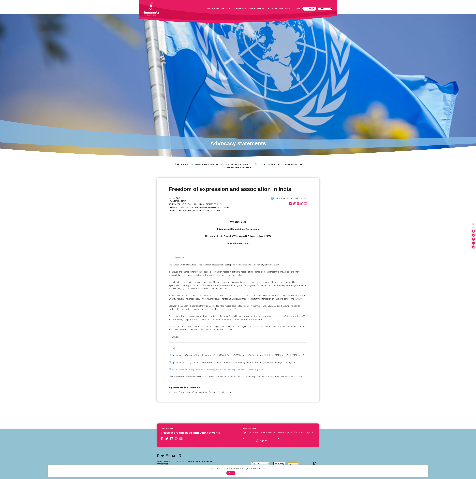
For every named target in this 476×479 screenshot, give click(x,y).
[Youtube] (173, 456)
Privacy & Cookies (164, 461)
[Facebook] (158, 456)
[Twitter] (162, 456)
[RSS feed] (180, 456)
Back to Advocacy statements (291, 198)
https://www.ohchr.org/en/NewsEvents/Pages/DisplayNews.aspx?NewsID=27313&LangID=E (217, 369)
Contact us (180, 461)
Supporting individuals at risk (208, 164)
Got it (231, 473)
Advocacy (181, 164)
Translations (163, 464)
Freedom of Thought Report (239, 167)
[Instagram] (167, 456)
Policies (261, 164)
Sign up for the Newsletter (200, 461)
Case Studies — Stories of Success (286, 164)
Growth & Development (239, 164)
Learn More (243, 473)
